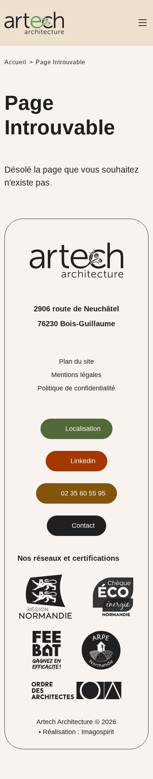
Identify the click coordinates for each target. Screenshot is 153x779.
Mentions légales (76, 375)
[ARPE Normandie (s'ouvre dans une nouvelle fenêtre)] (101, 650)
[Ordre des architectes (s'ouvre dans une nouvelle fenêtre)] (76, 690)
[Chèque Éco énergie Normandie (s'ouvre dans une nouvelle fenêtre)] (113, 596)
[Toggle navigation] (143, 23)
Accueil (15, 62)
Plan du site (76, 361)
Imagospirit (97, 732)
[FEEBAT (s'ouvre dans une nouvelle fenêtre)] (46, 650)
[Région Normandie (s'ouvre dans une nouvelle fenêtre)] (45, 596)
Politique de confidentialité (76, 388)
